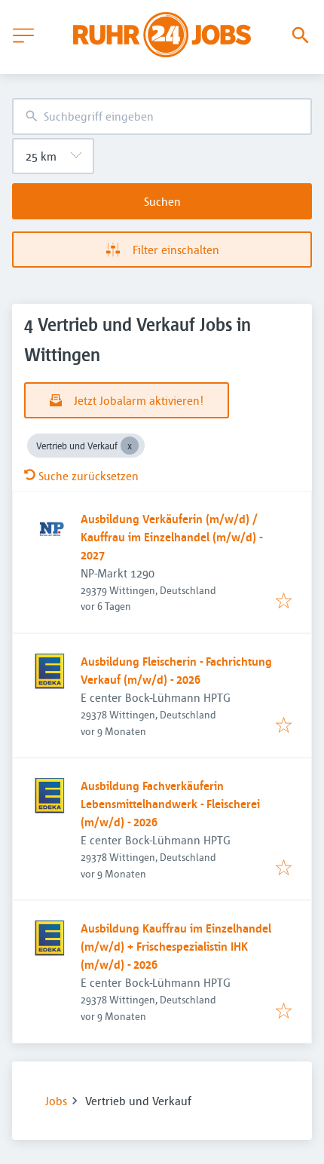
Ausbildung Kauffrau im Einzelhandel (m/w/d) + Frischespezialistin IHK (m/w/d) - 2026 (176, 946)
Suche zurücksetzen (88, 475)
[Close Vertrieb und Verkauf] (130, 445)
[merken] (283, 601)
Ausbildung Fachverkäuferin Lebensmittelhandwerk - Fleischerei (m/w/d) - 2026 (170, 803)
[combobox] (162, 116)
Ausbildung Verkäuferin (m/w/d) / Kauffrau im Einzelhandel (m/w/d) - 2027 (171, 536)
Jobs (56, 1100)
